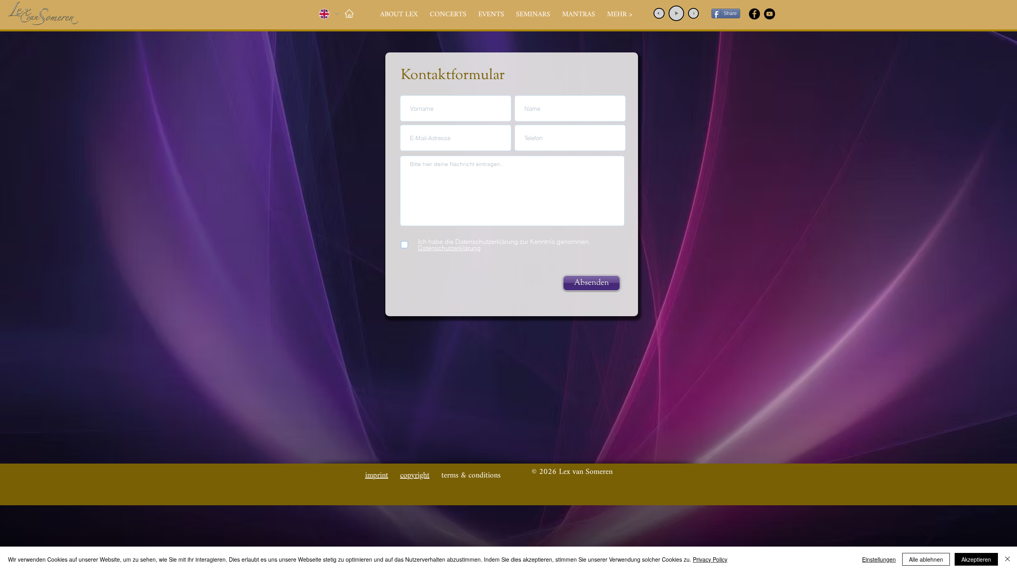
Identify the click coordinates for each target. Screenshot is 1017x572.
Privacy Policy (710, 559)
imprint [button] (376, 476)
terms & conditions (471, 476)
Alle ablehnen (926, 559)
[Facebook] (754, 13)
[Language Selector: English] (328, 14)
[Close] (1007, 559)
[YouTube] (769, 13)
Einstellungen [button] (879, 559)
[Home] (349, 13)
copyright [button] (414, 476)
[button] (448, 14)
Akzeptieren (976, 559)
